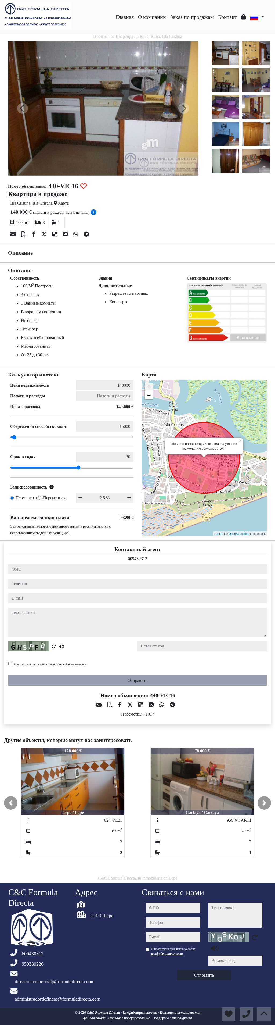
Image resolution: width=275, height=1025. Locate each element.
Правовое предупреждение (129, 1018)
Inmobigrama (182, 1018)
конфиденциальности (71, 663)
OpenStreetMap (239, 533)
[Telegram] (86, 234)
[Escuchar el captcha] (61, 646)
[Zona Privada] (243, 17)
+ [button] (149, 387)
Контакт (227, 17)
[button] (10, 803)
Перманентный (30, 498)
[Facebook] (34, 234)
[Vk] (66, 234)
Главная (125, 17)
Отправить (137, 680)
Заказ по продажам (192, 17)
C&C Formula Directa (104, 1012)
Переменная (54, 498)
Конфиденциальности (140, 1012)
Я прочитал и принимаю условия (50, 663)
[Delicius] (55, 234)
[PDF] (24, 234)
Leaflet (218, 533)
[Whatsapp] (76, 234)
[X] (44, 234)
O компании (152, 17)
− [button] (149, 395)
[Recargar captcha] (53, 646)
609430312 (137, 558)
